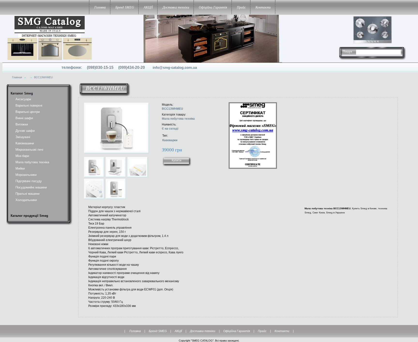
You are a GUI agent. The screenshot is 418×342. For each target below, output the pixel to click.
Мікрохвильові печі (29, 149)
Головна (100, 7)
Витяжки (21, 124)
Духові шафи (25, 130)
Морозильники (26, 175)
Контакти (263, 7)
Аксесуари (23, 99)
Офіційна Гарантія (213, 7)
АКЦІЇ (148, 7)
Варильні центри (27, 112)
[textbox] (376, 51)
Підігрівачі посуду (28, 181)
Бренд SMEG (124, 7)
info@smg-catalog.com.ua (175, 67)
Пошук (347, 51)
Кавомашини (24, 143)
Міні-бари (22, 156)
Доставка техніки (176, 7)
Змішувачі (22, 137)
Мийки (20, 168)
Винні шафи (24, 118)
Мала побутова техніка (32, 162)
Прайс (241, 7)
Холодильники (26, 200)
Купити (176, 160)
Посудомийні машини (31, 187)
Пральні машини (27, 193)
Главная (17, 77)
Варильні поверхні (28, 105)
